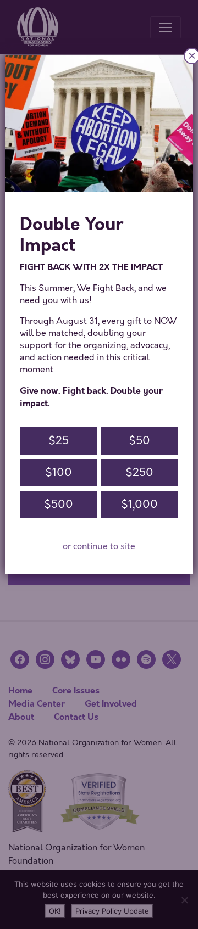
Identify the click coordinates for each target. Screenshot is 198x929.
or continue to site (99, 546)
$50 (139, 440)
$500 (58, 504)
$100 (58, 472)
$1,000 (139, 504)
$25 (58, 440)
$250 (139, 472)
